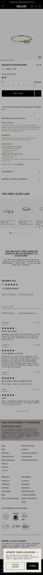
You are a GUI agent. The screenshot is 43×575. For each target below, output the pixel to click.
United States (15, 566)
